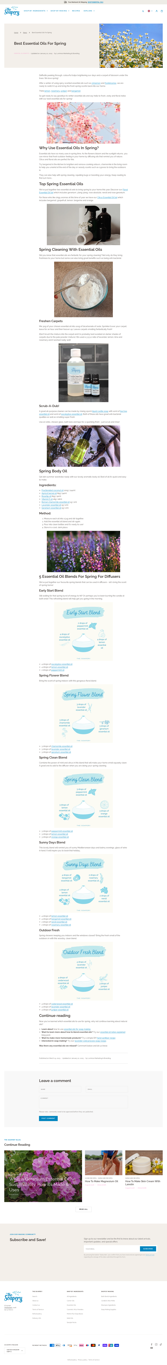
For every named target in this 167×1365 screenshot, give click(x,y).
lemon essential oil (59, 667)
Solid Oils (70, 1318)
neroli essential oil (59, 922)
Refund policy (37, 1314)
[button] (143, 11)
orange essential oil (60, 837)
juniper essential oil (59, 1010)
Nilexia (10, 1310)
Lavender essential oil (51, 505)
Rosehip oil (46, 496)
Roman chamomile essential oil (56, 502)
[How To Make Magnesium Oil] (103, 1176)
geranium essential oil (61, 752)
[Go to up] (164, 1362)
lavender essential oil (60, 749)
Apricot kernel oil (49, 493)
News (25, 32)
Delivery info (36, 1318)
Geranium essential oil (51, 508)
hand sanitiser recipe (106, 1038)
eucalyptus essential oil (71, 414)
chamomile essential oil (61, 746)
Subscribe (148, 1249)
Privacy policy (82, 1360)
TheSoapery (8, 1307)
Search (34, 1296)
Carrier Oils (70, 1301)
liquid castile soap (100, 411)
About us (35, 1301)
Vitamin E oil (47, 499)
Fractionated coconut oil (52, 490)
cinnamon (96, 83)
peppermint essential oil (62, 831)
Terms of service (94, 1360)
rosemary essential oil (61, 925)
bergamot (75, 91)
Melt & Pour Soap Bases (75, 1314)
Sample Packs (71, 1322)
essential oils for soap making (77, 1029)
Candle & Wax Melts (108, 1301)
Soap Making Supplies (108, 1309)
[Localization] (150, 11)
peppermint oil (57, 670)
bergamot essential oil (61, 919)
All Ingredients (72, 1296)
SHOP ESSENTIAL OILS (95, 2)
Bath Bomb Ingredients (109, 1296)
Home (16, 32)
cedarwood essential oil (62, 1004)
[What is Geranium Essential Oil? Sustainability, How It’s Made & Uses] (43, 1176)
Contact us (36, 1305)
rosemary (55, 91)
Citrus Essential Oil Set (107, 197)
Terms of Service (38, 1309)
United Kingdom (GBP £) (13, 1350)
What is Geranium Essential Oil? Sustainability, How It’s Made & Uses (40, 1184)
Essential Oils (71, 1305)
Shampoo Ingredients (108, 1305)
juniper (64, 91)
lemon (47, 91)
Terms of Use (149, 1255)
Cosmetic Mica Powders (75, 1309)
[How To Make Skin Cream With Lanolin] (144, 1176)
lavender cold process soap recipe (90, 1041)
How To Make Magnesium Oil (101, 1181)
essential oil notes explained (112, 1032)
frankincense (110, 83)
